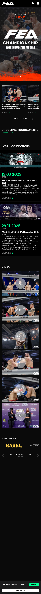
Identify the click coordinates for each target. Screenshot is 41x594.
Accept (34, 584)
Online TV (20, 590)
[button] (20, 76)
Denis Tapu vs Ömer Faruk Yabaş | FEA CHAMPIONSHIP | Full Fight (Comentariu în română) (14, 106)
